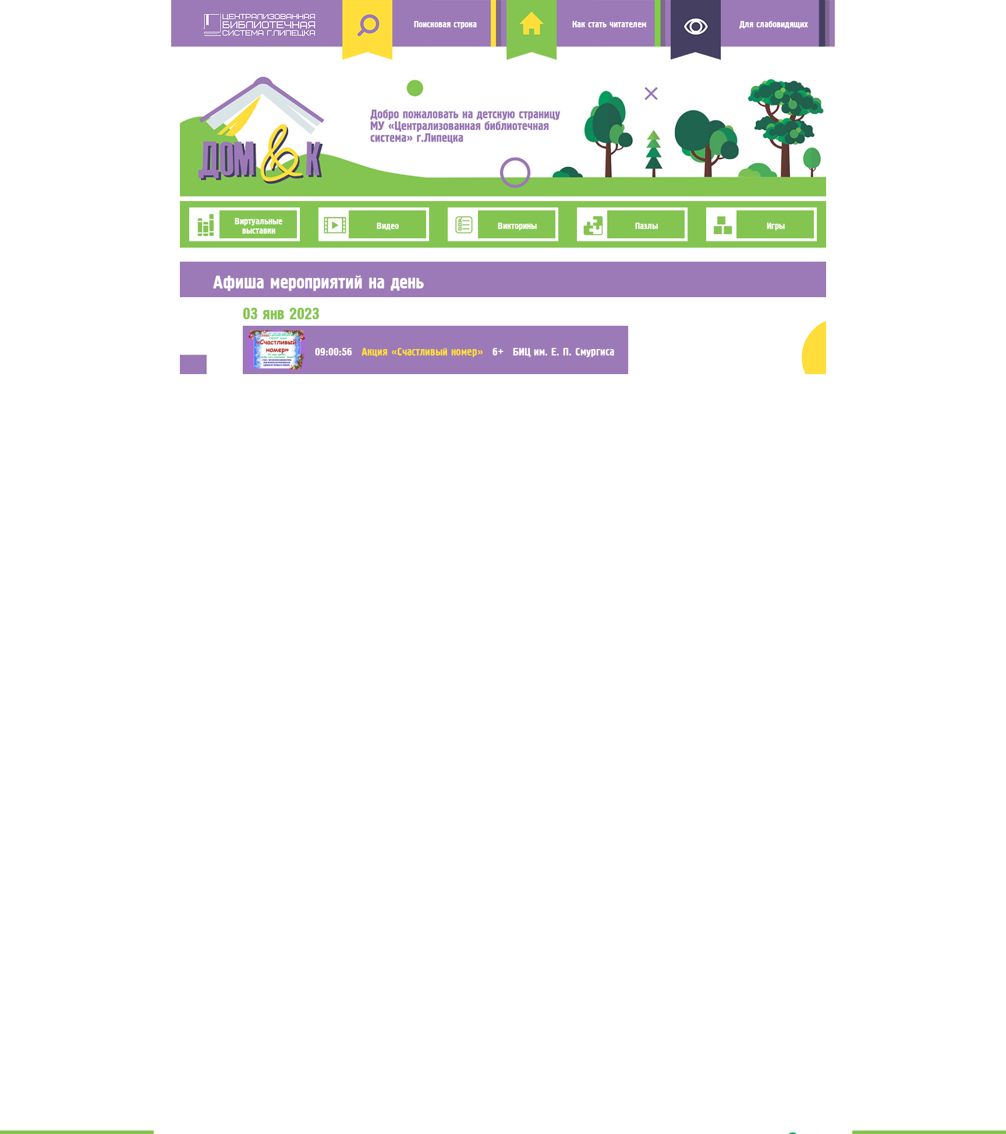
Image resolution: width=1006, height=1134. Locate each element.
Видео (388, 224)
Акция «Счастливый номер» (422, 350)
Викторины (517, 224)
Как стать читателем (609, 22)
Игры (776, 224)
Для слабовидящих (773, 22)
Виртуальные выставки (258, 224)
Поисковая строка (445, 22)
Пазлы (646, 224)
